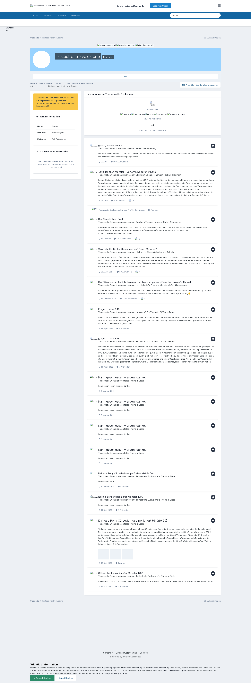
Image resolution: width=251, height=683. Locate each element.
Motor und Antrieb (165, 252)
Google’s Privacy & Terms (115, 673)
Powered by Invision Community (125, 656)
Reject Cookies (65, 678)
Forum (35, 15)
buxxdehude (142, 285)
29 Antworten (125, 272)
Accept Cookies (43, 678)
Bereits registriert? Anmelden (131, 6)
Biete (141, 380)
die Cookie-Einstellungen (174, 670)
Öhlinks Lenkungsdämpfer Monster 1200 (120, 496)
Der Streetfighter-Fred (110, 219)
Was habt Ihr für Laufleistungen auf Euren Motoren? (127, 249)
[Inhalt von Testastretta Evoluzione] (125, 76)
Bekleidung (150, 148)
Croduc (139, 222)
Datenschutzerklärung (126, 652)
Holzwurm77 (142, 312)
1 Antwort (124, 486)
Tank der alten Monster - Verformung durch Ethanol (127, 171)
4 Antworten (123, 510)
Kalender (48, 15)
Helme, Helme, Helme (110, 145)
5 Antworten (119, 200)
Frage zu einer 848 (109, 309)
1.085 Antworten (120, 162)
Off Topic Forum (167, 312)
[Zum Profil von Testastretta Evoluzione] (93, 147)
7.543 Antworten (129, 298)
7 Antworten (124, 328)
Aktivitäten (75, 15)
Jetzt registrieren (160, 6)
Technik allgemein (172, 175)
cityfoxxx (140, 252)
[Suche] (217, 15)
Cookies (144, 652)
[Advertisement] (117, 628)
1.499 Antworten (123, 238)
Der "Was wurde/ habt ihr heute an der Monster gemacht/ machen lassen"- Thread (144, 282)
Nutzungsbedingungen (107, 667)
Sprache (107, 652)
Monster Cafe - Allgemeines (168, 222)
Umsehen (61, 15)
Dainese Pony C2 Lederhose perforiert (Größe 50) (126, 473)
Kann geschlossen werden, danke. (122, 377)
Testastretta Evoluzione (109, 148)
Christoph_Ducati (144, 175)
